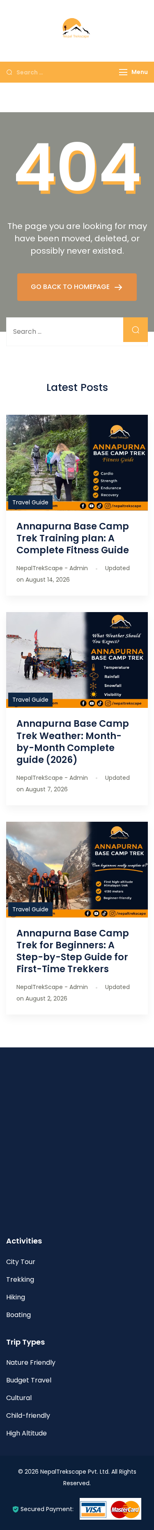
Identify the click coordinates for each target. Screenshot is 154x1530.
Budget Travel (28, 1380)
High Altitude (26, 1433)
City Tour (20, 1262)
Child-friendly (28, 1415)
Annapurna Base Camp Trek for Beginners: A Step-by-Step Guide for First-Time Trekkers (72, 951)
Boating (18, 1315)
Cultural (19, 1398)
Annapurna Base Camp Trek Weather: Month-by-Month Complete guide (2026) (72, 741)
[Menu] (123, 72)
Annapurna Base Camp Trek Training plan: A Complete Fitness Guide (72, 538)
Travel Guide (30, 502)
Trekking (20, 1279)
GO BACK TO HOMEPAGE (71, 286)
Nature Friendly (30, 1362)
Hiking (15, 1297)
